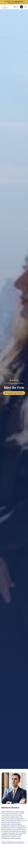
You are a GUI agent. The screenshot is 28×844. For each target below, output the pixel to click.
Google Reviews (13, 383)
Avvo (22, 383)
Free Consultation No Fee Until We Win (14, 2)
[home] (5, 7)
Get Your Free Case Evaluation (14, 393)
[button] (16, 7)
